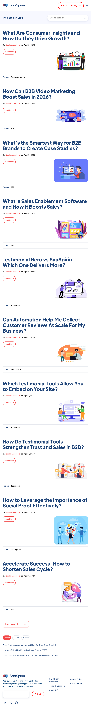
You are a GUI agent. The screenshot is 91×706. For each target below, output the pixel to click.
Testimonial (15, 305)
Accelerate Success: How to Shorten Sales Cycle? (36, 566)
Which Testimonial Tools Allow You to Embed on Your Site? (43, 386)
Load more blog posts (15, 624)
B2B (12, 128)
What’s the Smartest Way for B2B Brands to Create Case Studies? (42, 145)
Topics (16, 638)
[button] (87, 5)
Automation (16, 369)
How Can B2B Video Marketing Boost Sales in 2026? (39, 94)
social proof (16, 549)
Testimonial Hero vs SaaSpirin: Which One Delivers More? (38, 262)
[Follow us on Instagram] (16, 702)
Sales (13, 245)
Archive (26, 638)
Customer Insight (18, 77)
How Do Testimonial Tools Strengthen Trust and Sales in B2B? (43, 444)
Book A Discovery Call (70, 5)
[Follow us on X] (10, 702)
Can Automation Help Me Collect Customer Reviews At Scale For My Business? (44, 325)
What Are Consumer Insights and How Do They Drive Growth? (41, 35)
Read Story (9, 52)
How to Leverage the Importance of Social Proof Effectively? (45, 503)
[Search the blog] (84, 18)
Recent (7, 638)
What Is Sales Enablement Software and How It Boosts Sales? (45, 204)
